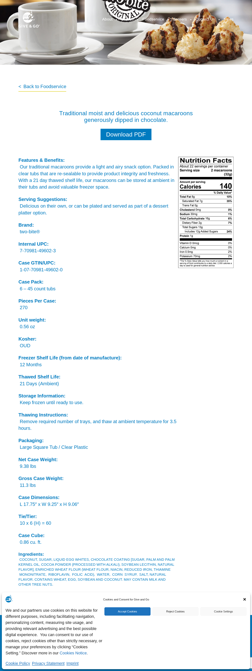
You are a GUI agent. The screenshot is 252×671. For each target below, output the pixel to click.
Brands (127, 19)
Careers (180, 19)
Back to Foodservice (44, 86)
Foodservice (153, 19)
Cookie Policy (18, 663)
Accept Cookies (127, 611)
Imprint (72, 663)
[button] (244, 599)
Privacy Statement (48, 663)
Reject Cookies (175, 611)
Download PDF (126, 134)
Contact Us (205, 19)
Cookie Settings (223, 611)
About (107, 19)
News (229, 19)
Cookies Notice (73, 653)
